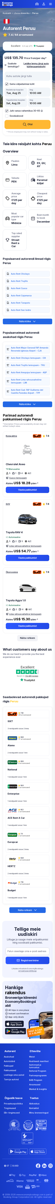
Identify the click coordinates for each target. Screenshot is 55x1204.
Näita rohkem (27, 638)
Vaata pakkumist (27, 489)
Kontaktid (34, 1108)
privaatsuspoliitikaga (27, 971)
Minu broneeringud (38, 1112)
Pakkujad (8, 1066)
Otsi (30, 124)
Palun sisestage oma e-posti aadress (26, 951)
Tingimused (10, 1108)
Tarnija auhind (11, 1079)
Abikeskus (34, 1103)
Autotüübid (9, 1061)
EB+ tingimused (12, 1112)
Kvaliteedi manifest (39, 1061)
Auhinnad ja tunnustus (35, 1066)
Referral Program (37, 1071)
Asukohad (9, 1056)
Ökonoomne (12, 572)
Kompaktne (11, 436)
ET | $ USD (12, 1165)
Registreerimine (30, 960)
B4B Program (35, 1080)
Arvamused (34, 1084)
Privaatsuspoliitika (13, 1103)
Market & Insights (38, 1089)
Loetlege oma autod (14, 1075)
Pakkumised (10, 1070)
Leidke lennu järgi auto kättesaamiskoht (36, 65)
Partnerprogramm (38, 1075)
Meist (32, 1056)
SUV (8, 504)
